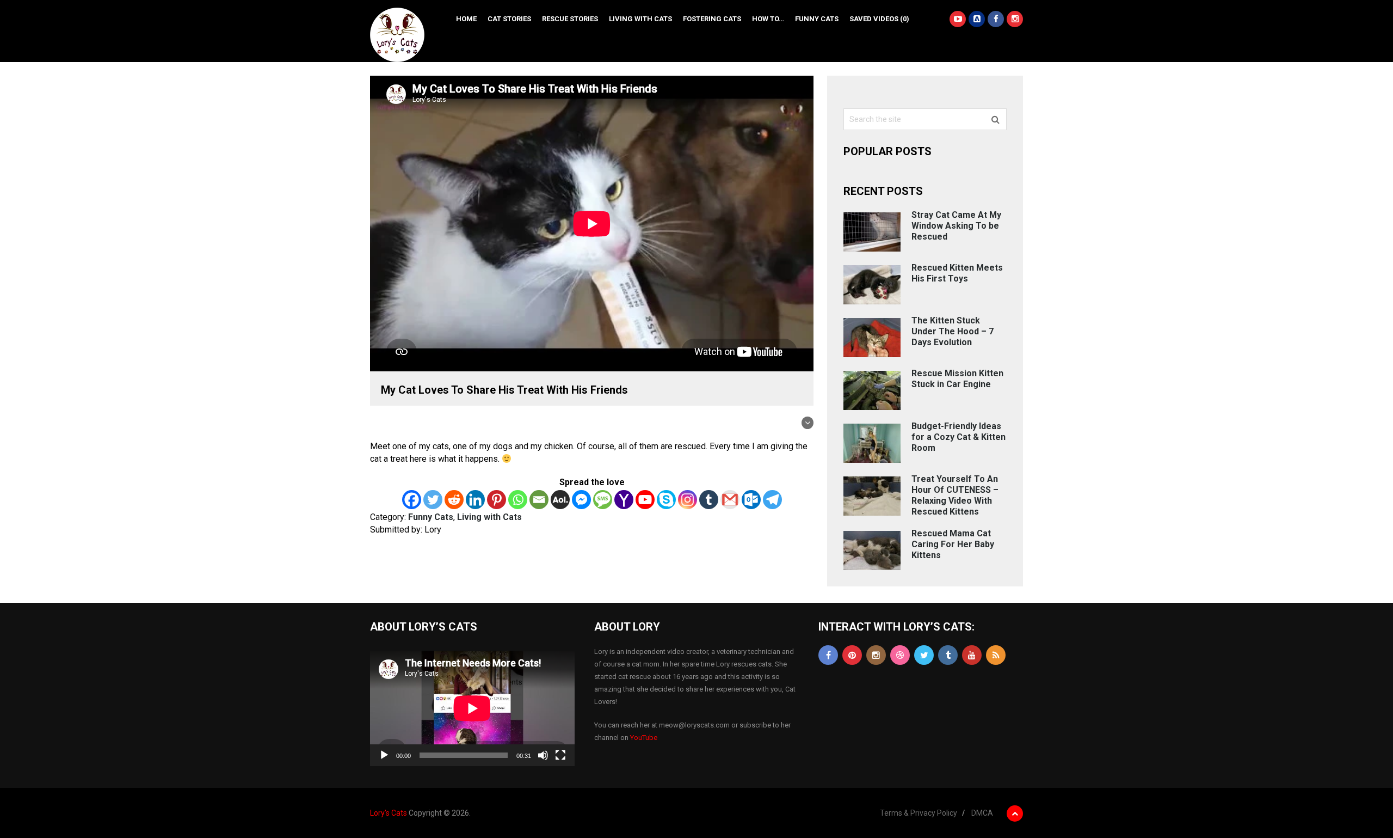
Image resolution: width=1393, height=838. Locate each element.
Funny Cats (817, 19)
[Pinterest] (496, 499)
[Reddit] (454, 499)
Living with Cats (640, 19)
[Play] (384, 755)
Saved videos (879, 19)
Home (466, 19)
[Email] (538, 499)
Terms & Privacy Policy (918, 813)
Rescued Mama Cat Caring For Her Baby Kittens (952, 544)
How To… (768, 19)
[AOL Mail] (560, 499)
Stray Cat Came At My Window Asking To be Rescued (956, 226)
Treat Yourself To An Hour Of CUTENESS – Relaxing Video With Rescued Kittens (954, 495)
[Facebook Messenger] (581, 499)
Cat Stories (509, 19)
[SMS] (602, 499)
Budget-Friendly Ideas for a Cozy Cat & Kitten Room (958, 437)
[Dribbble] (900, 655)
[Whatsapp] (517, 499)
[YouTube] (972, 655)
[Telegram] (772, 499)
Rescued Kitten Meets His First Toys (957, 273)
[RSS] (996, 655)
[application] (472, 708)
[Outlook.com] (751, 499)
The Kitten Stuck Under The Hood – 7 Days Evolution (952, 331)
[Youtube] (645, 499)
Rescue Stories (570, 19)
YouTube (643, 737)
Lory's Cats (388, 813)
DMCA (982, 813)
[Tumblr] (708, 499)
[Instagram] (687, 499)
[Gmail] (729, 499)
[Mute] (543, 755)
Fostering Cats (712, 19)
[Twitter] (432, 499)
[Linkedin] (475, 499)
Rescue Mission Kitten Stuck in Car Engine (957, 378)
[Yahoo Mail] (623, 499)
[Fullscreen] (560, 755)
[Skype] (666, 499)
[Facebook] (411, 499)
